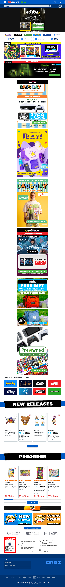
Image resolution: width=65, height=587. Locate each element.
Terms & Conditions (10, 565)
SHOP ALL (32, 446)
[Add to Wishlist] (15, 415)
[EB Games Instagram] (51, 562)
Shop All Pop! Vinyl (32, 528)
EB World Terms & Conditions (12, 568)
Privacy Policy (8, 562)
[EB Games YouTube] (59, 562)
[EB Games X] (55, 562)
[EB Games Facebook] (48, 562)
